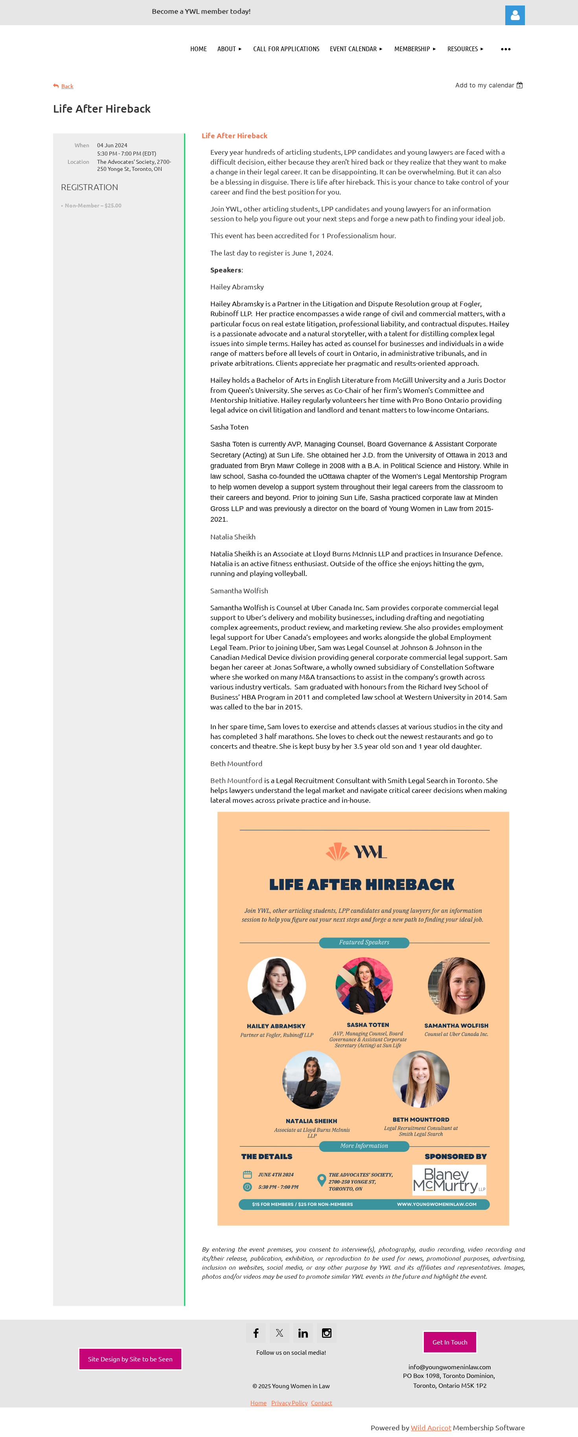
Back (67, 86)
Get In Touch (450, 1342)
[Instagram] (327, 1333)
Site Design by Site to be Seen (130, 1359)
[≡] (505, 48)
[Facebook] (256, 1333)
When (82, 144)
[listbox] (490, 85)
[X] (279, 1333)
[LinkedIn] (303, 1333)
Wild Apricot (431, 1427)
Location (78, 161)
